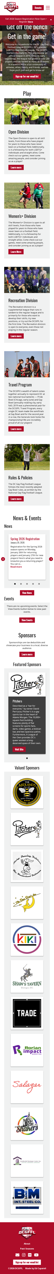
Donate (38, 7)
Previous (3, 559)
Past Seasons (27, 1248)
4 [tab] (33, 584)
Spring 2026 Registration (25, 538)
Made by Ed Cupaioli (35, 1268)
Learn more (16, 167)
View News (27, 592)
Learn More (16, 251)
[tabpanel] (27, 557)
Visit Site (19, 749)
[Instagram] (23, 1255)
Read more (16, 566)
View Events (27, 620)
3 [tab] (27, 584)
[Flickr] (29, 1255)
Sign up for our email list (27, 76)
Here (30, 21)
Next (51, 559)
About (27, 1243)
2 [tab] (21, 584)
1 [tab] (15, 584)
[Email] (17, 1255)
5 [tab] (39, 584)
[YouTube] (36, 1255)
